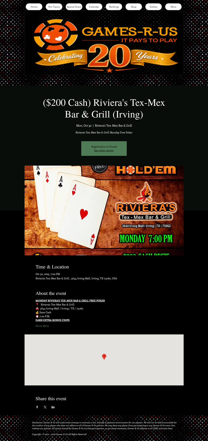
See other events (104, 150)
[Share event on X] (45, 407)
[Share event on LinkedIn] (53, 407)
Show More (42, 325)
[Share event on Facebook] (37, 407)
